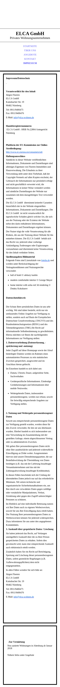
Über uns (30, 50)
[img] (30, 18)
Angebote (30, 54)
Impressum (30, 63)
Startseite (30, 46)
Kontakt (30, 59)
